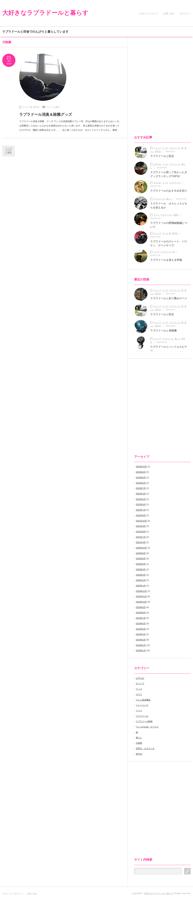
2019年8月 (141, 612)
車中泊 (36, 107)
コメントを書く (53, 107)
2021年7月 (141, 537)
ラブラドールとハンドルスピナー (168, 348)
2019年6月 (141, 623)
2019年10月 (141, 602)
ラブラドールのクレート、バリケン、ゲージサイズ (168, 243)
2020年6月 (141, 558)
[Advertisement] (159, 73)
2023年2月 (141, 499)
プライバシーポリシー (12, 894)
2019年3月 (141, 640)
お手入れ (157, 164)
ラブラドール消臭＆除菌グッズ (45, 114)
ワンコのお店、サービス (147, 727)
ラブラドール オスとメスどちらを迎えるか (168, 205)
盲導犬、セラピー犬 (145, 748)
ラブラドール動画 (144, 721)
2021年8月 (141, 531)
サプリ (156, 215)
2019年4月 (141, 634)
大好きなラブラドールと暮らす (45, 12)
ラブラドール (174, 148)
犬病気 (175, 215)
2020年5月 (141, 564)
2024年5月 (141, 483)
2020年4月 (141, 569)
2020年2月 (141, 580)
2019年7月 (141, 618)
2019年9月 (141, 607)
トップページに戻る (8, 150)
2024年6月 (141, 477)
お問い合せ (169, 13)
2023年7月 (141, 488)
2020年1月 (141, 585)
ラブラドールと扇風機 (163, 330)
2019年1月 (141, 650)
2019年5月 (141, 629)
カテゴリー (185, 13)
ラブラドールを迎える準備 (166, 259)
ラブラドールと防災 (162, 156)
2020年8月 (141, 553)
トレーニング (142, 705)
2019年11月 (141, 596)
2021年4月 (141, 542)
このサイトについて (148, 13)
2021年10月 (141, 521)
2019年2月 (141, 645)
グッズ (26, 107)
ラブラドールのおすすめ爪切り (168, 190)
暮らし (169, 199)
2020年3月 (141, 575)
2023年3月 (141, 494)
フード (139, 710)
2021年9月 (141, 526)
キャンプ (157, 148)
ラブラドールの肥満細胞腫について (168, 224)
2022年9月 (141, 504)
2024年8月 (141, 472)
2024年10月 (141, 466)
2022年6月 (141, 515)
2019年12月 (141, 591)
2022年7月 (141, 510)
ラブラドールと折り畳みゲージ (168, 298)
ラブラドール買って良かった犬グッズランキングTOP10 (168, 174)
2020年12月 (141, 548)
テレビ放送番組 (143, 700)
